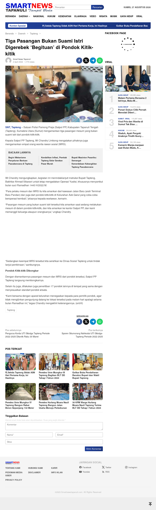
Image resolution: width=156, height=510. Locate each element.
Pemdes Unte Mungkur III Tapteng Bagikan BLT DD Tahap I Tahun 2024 (52, 375)
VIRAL (127, 118)
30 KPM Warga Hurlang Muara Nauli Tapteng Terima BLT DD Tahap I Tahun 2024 (86, 405)
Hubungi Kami (35, 467)
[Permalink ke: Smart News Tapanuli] (8, 60)
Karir (54, 467)
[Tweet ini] (86, 60)
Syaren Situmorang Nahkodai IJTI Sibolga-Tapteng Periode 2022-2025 (82, 333)
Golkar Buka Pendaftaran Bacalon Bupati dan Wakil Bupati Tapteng (85, 375)
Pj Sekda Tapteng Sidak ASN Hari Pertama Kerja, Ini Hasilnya (61, 25)
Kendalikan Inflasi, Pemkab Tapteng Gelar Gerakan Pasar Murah (54, 160)
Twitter (108, 467)
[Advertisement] (54, 237)
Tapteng (11, 309)
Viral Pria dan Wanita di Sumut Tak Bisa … (130, 123)
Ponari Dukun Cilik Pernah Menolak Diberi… (132, 111)
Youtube (86, 471)
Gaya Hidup (123, 95)
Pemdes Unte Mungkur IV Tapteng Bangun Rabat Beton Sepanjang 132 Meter (19, 405)
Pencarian (97, 7)
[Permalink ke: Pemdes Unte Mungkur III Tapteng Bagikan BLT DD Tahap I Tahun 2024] (54, 361)
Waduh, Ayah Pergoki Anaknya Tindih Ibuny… (131, 134)
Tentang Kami (12, 467)
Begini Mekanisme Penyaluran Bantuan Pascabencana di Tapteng (20, 160)
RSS (107, 471)
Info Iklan (56, 472)
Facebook (87, 467)
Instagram (132, 467)
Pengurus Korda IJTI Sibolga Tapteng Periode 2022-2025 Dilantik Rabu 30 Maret (27, 333)
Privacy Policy (13, 479)
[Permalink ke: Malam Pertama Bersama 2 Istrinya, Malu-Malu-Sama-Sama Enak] (128, 79)
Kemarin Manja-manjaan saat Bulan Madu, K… (131, 146)
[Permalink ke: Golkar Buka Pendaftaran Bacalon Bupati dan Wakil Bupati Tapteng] (87, 361)
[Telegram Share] (93, 60)
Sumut (121, 118)
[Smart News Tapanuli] (29, 6)
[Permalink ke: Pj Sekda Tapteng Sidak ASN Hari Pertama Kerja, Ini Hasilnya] (20, 361)
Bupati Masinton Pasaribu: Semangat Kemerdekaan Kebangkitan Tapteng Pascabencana (84, 162)
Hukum (121, 130)
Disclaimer (34, 472)
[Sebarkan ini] (79, 60)
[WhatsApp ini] (100, 60)
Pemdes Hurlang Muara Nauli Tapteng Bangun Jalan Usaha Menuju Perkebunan (54, 405)
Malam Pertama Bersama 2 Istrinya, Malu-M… (132, 99)
